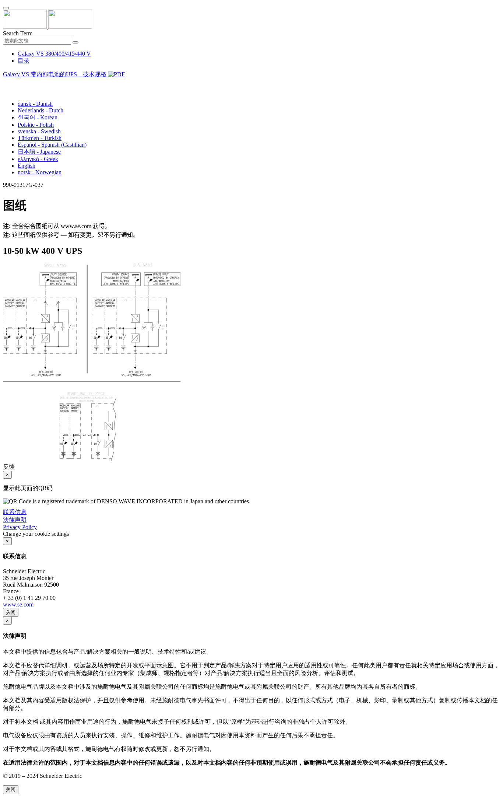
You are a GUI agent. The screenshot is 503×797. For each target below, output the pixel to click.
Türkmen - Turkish (39, 138)
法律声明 (15, 520)
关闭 (10, 612)
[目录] (6, 83)
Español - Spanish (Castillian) (52, 144)
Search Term (17, 33)
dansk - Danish (35, 104)
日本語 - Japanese (39, 151)
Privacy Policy (20, 527)
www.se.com (18, 604)
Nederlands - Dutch (40, 110)
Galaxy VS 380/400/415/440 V (54, 53)
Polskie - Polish (36, 125)
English (26, 165)
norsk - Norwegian (39, 172)
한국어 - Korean (37, 117)
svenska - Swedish (39, 131)
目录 (23, 60)
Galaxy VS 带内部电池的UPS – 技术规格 (55, 74)
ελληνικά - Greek (38, 159)
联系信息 (15, 512)
